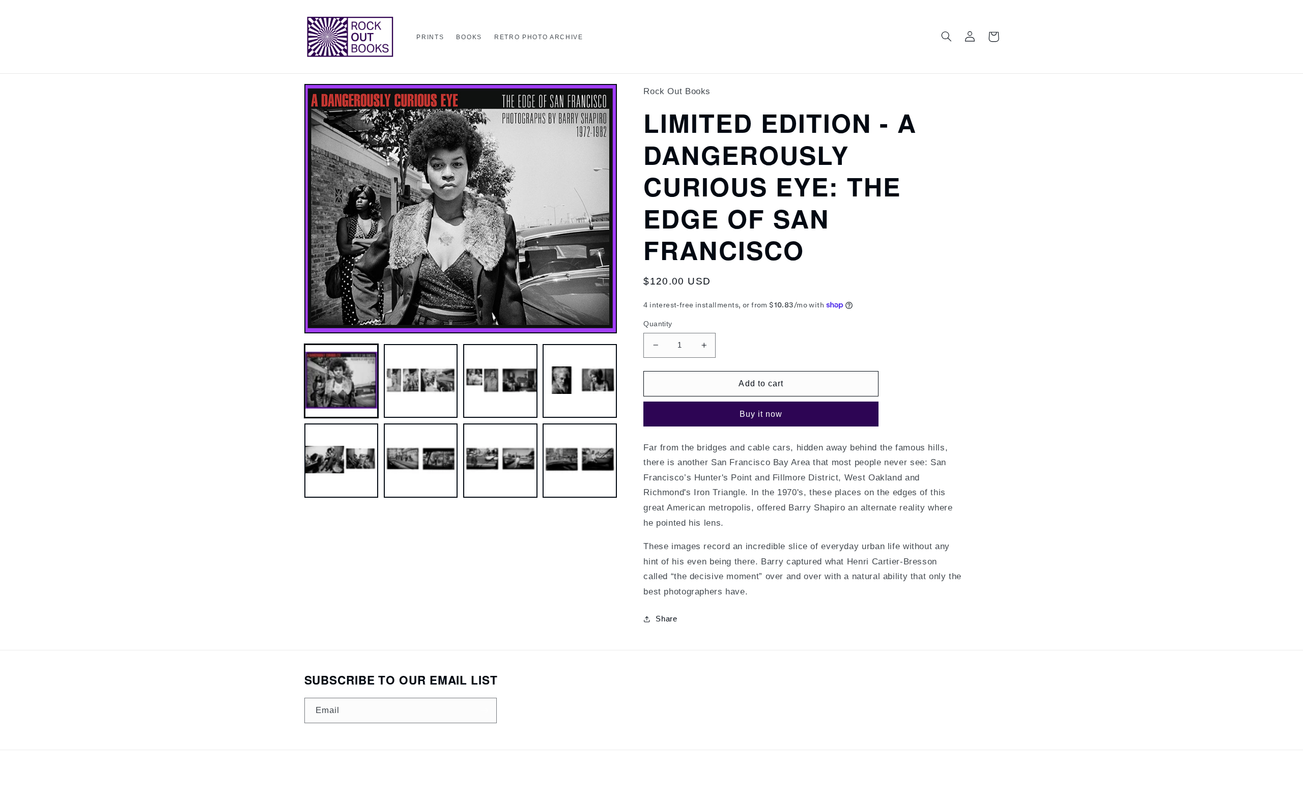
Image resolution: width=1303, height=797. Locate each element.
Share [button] (666, 619)
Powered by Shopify (688, 779)
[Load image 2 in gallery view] (421, 381)
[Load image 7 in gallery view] (500, 460)
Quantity (657, 324)
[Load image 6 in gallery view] (421, 460)
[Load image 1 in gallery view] (341, 381)
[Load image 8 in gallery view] (580, 460)
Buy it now (761, 414)
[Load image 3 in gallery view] (500, 381)
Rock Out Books (634, 779)
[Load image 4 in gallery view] (580, 381)
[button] (430, 37)
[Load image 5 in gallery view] (341, 460)
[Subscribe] (484, 710)
